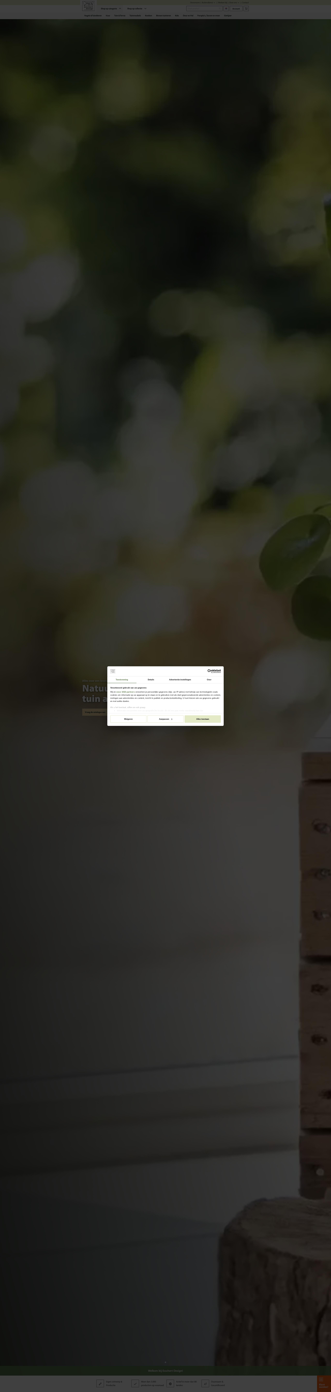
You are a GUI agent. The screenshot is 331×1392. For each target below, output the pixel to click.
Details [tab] (151, 679)
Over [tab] (209, 679)
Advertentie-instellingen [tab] (180, 679)
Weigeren (128, 719)
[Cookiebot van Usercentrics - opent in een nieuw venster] (209, 671)
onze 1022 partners (125, 692)
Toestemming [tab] (122, 679)
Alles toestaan (202, 719)
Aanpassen (164, 719)
